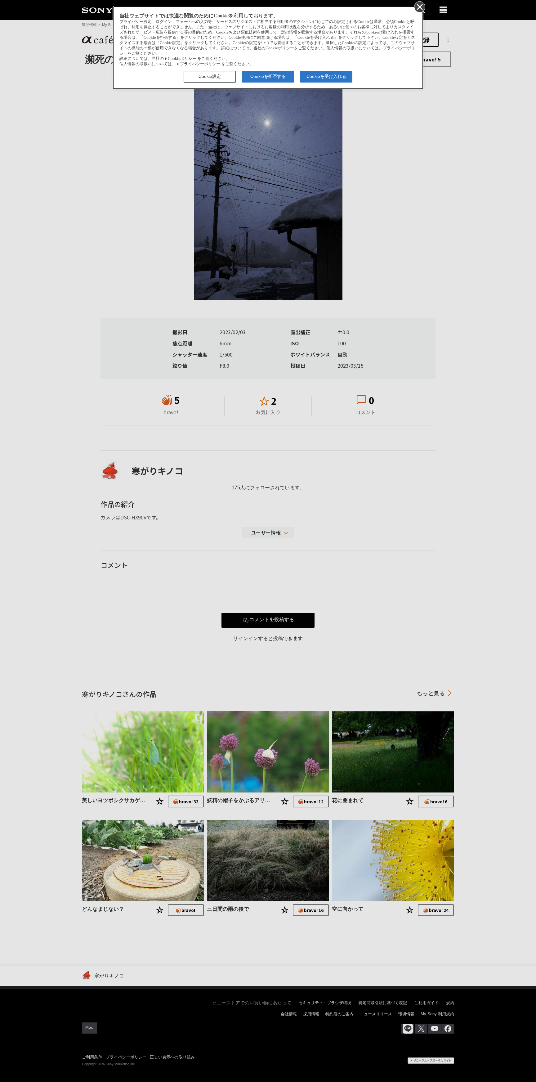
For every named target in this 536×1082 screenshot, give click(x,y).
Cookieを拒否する (268, 76)
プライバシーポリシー (200, 64)
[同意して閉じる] (419, 6)
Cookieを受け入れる (326, 76)
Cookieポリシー (182, 58)
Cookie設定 (210, 76)
